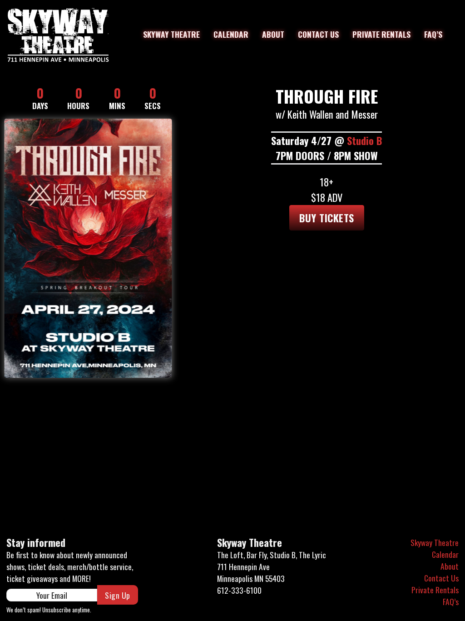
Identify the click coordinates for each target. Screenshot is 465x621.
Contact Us (318, 34)
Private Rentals (381, 34)
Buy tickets (326, 217)
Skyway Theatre (171, 34)
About (273, 34)
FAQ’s (433, 34)
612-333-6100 (239, 590)
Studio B (364, 140)
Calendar (230, 34)
